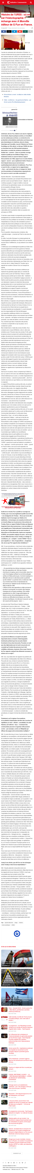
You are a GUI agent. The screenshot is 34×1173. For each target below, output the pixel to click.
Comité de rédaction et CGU (9, 1165)
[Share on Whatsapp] (25, 31)
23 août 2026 (12, 1022)
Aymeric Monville (9, 922)
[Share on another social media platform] (30, 31)
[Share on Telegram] (14, 31)
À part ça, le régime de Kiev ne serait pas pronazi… (20, 1068)
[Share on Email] (19, 31)
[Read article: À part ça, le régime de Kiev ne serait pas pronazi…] (4, 1069)
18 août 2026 (12, 1090)
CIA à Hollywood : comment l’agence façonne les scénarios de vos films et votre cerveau (20, 1060)
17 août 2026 (12, 1097)
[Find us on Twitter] (5, 1163)
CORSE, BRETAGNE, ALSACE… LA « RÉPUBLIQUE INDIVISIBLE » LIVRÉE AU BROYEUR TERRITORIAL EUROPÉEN (20, 1077)
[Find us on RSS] (11, 1163)
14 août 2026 (12, 1135)
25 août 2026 (6, 965)
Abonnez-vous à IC (16, 1169)
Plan (23, 1169)
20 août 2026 (12, 1071)
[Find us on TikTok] (25, 1163)
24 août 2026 (6, 984)
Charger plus (17, 1153)
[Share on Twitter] (9, 31)
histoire (21, 922)
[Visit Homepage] (17, 2)
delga (16, 922)
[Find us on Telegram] (14, 1163)
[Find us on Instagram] (16, 1163)
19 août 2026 (12, 1081)
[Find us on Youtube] (8, 1163)
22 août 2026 (12, 1055)
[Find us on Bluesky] (22, 1163)
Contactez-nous (6, 1169)
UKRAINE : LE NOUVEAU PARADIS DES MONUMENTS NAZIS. (13, 962)
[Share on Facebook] (3, 31)
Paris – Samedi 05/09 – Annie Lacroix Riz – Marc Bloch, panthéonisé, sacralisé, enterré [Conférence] (20, 1009)
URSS (13, 925)
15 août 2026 (12, 1115)
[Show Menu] (3, 2)
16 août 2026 (12, 1108)
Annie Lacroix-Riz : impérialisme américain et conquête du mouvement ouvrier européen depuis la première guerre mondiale (21, 1050)
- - (17, 939)
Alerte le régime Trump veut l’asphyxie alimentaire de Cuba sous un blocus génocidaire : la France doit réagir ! (16, 1000)
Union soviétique (6, 925)
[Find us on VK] (19, 1163)
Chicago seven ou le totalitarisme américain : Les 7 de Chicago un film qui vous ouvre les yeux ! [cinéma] (20, 1086)
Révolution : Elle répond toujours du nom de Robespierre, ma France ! (20, 1094)
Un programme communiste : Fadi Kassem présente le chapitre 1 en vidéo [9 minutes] (20, 1112)
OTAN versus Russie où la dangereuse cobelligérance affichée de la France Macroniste (16, 982)
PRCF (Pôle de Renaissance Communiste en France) (15, 1167)
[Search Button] (31, 2)
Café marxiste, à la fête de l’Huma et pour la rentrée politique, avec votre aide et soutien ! (20, 1018)
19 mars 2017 (4, 28)
